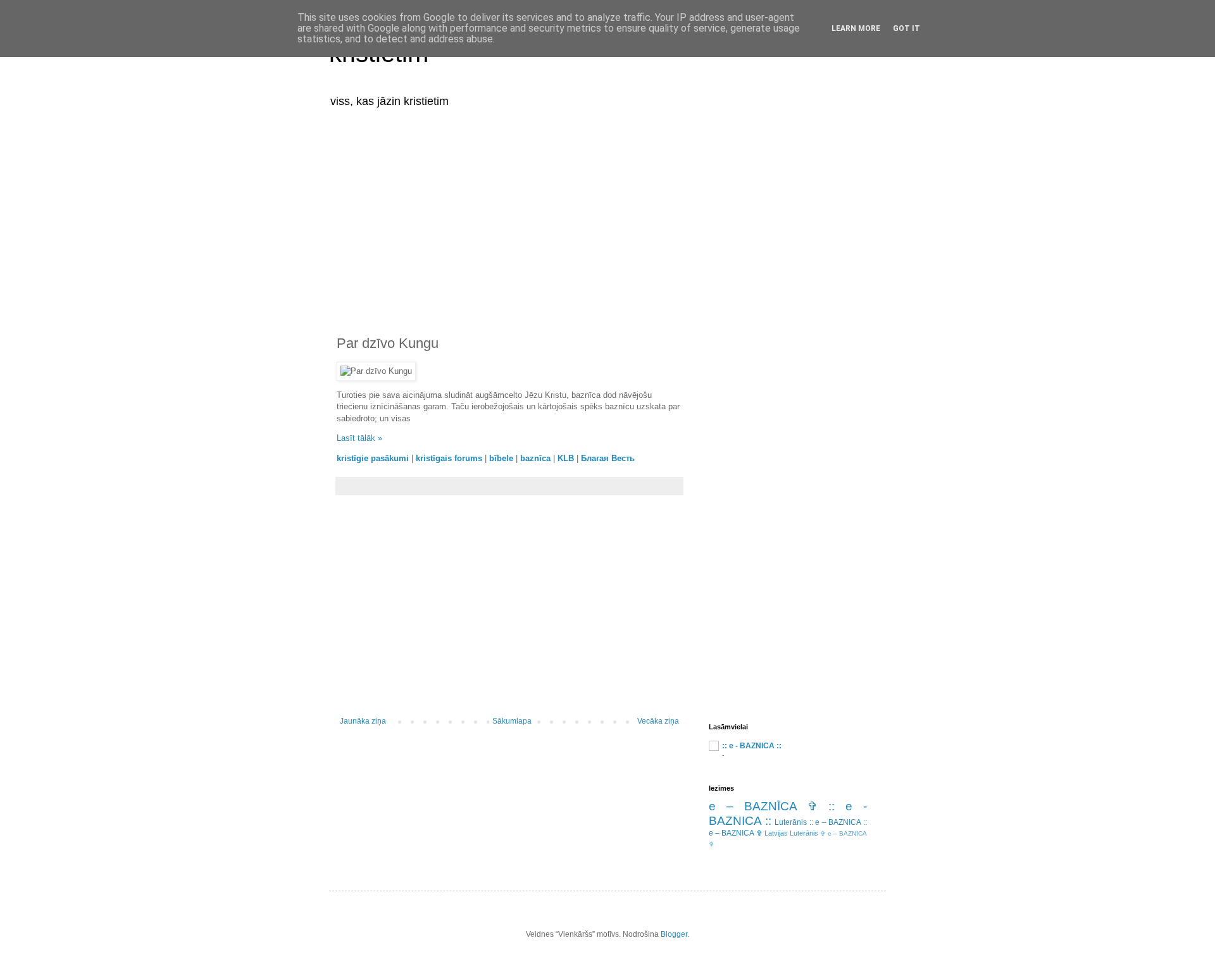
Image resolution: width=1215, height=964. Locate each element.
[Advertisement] (607, 213)
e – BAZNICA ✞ (736, 833)
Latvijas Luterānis (791, 833)
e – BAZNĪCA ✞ (763, 806)
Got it (906, 28)
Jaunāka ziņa (363, 721)
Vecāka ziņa (658, 721)
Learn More (856, 28)
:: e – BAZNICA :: (838, 822)
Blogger (674, 934)
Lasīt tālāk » (359, 438)
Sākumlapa (512, 721)
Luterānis (791, 822)
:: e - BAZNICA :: (752, 745)
